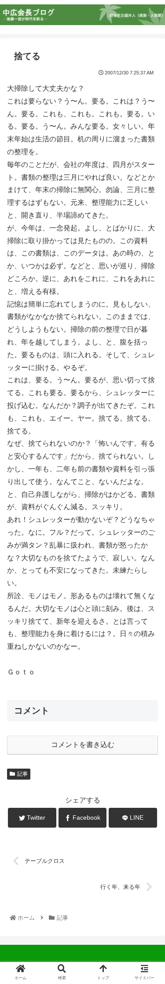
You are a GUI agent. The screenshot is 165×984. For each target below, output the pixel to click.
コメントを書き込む (82, 744)
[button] (147, 804)
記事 (22, 774)
